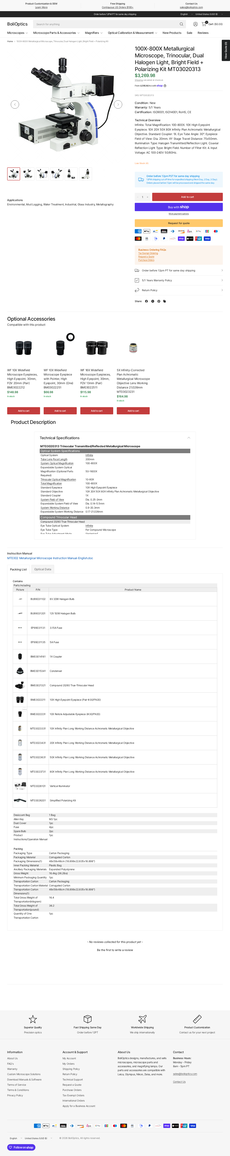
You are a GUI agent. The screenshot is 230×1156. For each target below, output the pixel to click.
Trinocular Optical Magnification (58, 479)
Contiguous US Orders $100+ (118, 7)
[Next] (118, 104)
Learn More (41, 7)
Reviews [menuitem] (203, 33)
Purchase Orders (146, 260)
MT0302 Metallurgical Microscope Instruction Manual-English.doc (50, 558)
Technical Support (73, 1079)
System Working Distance (55, 507)
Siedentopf (92, 533)
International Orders (74, 1100)
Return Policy (149, 290)
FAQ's (10, 1063)
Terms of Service (16, 1084)
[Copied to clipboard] (164, 301)
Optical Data (42, 569)
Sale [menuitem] (189, 33)
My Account (69, 1058)
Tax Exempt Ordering (148, 253)
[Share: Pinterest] (159, 301)
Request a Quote (146, 256)
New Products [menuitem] (172, 33)
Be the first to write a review (115, 950)
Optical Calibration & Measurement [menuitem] (131, 33)
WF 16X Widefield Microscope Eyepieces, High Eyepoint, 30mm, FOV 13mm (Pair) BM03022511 (95, 378)
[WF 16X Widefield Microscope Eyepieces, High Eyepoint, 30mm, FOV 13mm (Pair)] (96, 347)
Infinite (89, 455)
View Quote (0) (225, 50)
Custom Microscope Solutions (23, 1074)
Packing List (18, 569)
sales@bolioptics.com (191, 7)
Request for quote (179, 223)
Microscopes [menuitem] (15, 33)
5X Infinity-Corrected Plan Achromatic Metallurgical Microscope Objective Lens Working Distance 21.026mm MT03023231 (133, 380)
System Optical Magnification (57, 463)
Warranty (12, 1068)
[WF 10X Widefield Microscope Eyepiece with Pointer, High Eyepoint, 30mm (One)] (60, 347)
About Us (12, 1058)
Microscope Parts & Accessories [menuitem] (54, 33)
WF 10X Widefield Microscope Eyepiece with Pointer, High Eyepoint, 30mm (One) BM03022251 (58, 378)
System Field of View (52, 499)
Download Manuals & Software (24, 1079)
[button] (115, 949)
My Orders (68, 1063)
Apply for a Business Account (79, 1105)
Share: (138, 301)
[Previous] (15, 104)
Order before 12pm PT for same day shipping (168, 270)
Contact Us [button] (179, 1081)
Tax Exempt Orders (73, 1095)
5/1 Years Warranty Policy (157, 280)
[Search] (181, 24)
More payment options (179, 213)
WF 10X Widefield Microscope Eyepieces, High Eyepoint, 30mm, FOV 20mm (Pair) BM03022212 (22, 378)
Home (10, 41)
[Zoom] (119, 52)
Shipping (139, 80)
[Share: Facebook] (146, 301)
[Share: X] (152, 301)
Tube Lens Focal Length (54, 459)
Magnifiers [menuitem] (92, 33)
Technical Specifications (59, 438)
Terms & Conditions (18, 1089)
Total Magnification (51, 483)
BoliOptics (17, 24)
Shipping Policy (71, 1068)
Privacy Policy (15, 1095)
